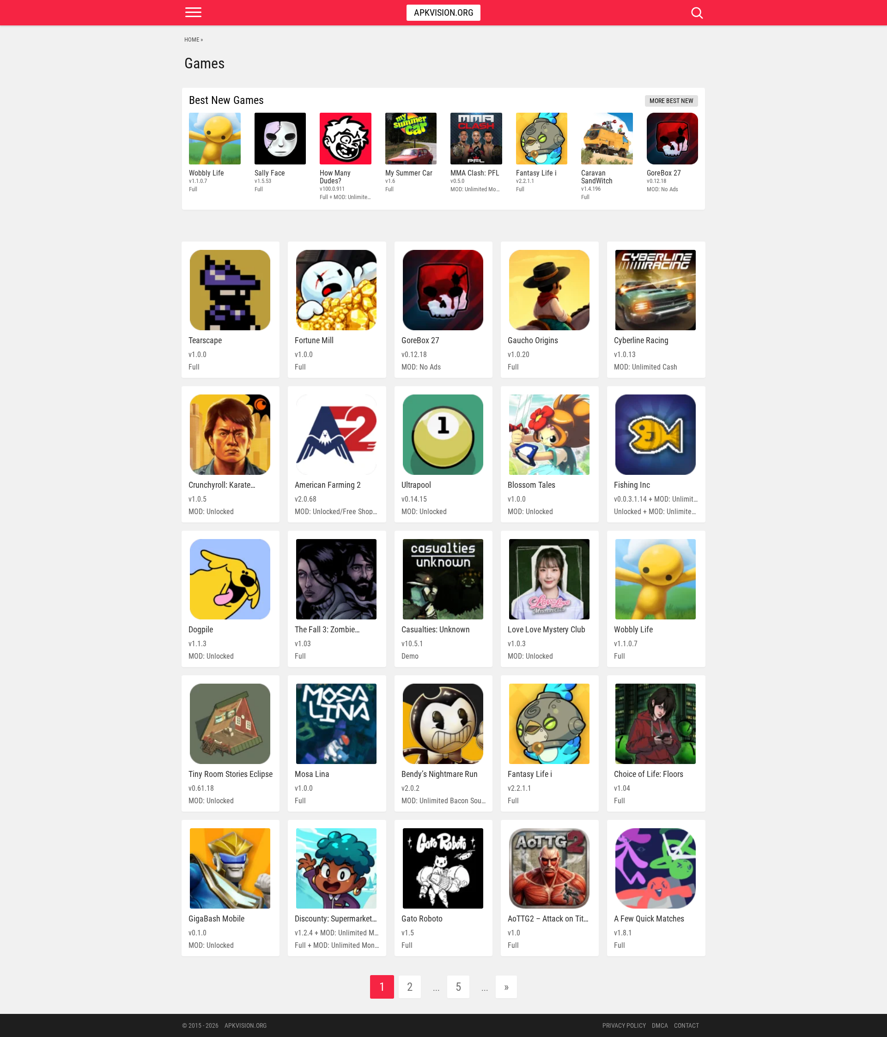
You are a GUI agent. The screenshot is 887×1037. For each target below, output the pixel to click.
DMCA (660, 1025)
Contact (686, 1025)
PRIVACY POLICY (624, 1025)
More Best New (671, 100)
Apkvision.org (444, 12)
